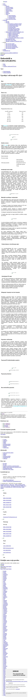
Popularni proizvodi (5, 484)
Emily (2, 566)
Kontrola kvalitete (9, 8)
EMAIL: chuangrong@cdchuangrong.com (12, 481)
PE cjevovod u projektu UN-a (12, 47)
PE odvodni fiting (12, 27)
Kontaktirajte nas (6, 50)
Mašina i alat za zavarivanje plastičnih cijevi (15, 31)
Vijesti (7, 14)
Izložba (7, 12)
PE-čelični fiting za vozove (13, 28)
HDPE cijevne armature (5, 485)
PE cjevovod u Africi (10, 43)
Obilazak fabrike (9, 10)
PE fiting (7, 22)
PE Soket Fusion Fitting (13, 26)
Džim (4, 566)
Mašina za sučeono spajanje (14, 33)
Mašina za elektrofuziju (13, 34)
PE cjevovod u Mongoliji (11, 44)
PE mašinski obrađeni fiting (14, 29)
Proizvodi (5, 20)
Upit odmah (3, 434)
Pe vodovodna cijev (8, 487)
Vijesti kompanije (11, 15)
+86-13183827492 (7, 545)
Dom (4, 3)
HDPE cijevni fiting (17, 487)
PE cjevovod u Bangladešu (11, 46)
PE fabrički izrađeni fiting (13, 30)
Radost (10, 566)
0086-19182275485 (7, 504)
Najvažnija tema (11, 17)
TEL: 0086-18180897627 (8, 480)
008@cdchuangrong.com (8, 548)
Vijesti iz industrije (12, 16)
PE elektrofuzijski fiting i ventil (14, 24)
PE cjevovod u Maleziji (10, 48)
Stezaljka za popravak (15, 485)
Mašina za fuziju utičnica (13, 35)
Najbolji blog (6, 447)
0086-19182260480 (7, 500)
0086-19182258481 (7, 498)
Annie (7, 566)
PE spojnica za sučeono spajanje (15, 23)
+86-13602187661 (7, 550)
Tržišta (4, 49)
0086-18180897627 (11, 52)
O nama (4, 5)
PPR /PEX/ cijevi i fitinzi (11, 40)
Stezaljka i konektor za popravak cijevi (14, 41)
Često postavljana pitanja (11, 19)
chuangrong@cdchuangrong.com (10, 517)
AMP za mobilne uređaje (20, 484)
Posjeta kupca (8, 9)
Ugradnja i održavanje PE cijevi (9, 66)
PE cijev (7, 21)
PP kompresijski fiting (10, 39)
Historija (7, 6)
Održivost (8, 13)
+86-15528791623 (7, 552)
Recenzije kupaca (9, 7)
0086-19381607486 (7, 507)
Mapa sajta (12, 484)
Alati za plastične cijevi (13, 36)
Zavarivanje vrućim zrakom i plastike (16, 37)
